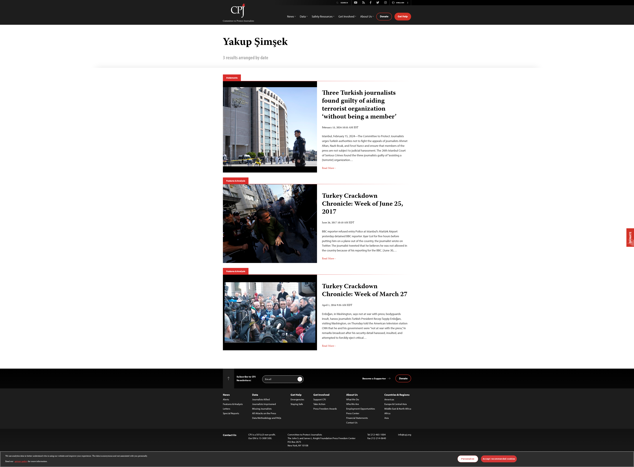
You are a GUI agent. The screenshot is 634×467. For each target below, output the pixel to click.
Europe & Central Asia (395, 404)
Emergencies (297, 399)
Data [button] (303, 16)
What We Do (352, 399)
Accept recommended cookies (499, 459)
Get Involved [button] (346, 16)
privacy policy (21, 461)
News (226, 394)
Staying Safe (297, 404)
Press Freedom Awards (325, 408)
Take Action (319, 404)
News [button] (290, 16)
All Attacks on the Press (264, 413)
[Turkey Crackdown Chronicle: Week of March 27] (270, 312)
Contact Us (351, 422)
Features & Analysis (235, 180)
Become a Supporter (374, 378)
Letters (226, 408)
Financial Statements (357, 417)
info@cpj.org (404, 434)
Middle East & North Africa (397, 408)
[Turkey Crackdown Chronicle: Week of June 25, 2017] (270, 223)
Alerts (226, 399)
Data (255, 394)
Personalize (467, 459)
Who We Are (352, 404)
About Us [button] (366, 16)
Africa (387, 413)
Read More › (328, 168)
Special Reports (231, 413)
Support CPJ (319, 399)
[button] (407, 2)
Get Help (403, 16)
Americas (389, 399)
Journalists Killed (261, 399)
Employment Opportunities (360, 408)
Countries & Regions (396, 394)
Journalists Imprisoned (264, 404)
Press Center (352, 413)
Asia (386, 417)
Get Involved (321, 394)
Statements (232, 77)
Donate (384, 16)
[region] (317, 459)
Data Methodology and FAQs (266, 417)
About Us (352, 394)
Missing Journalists (262, 408)
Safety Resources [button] (322, 16)
